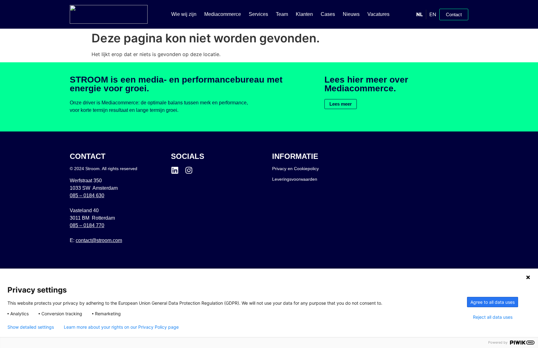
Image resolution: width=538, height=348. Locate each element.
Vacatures (378, 14)
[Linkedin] (175, 170)
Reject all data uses (492, 317)
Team (282, 14)
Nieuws (351, 14)
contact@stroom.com (99, 240)
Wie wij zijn (183, 14)
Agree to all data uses (492, 302)
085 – (87, 195)
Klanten (304, 14)
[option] (432, 14)
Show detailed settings (30, 327)
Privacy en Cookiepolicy (295, 168)
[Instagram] (189, 170)
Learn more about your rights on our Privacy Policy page (121, 327)
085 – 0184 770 (87, 225)
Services (258, 14)
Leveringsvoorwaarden (294, 179)
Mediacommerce (222, 14)
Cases (328, 14)
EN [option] (432, 14)
